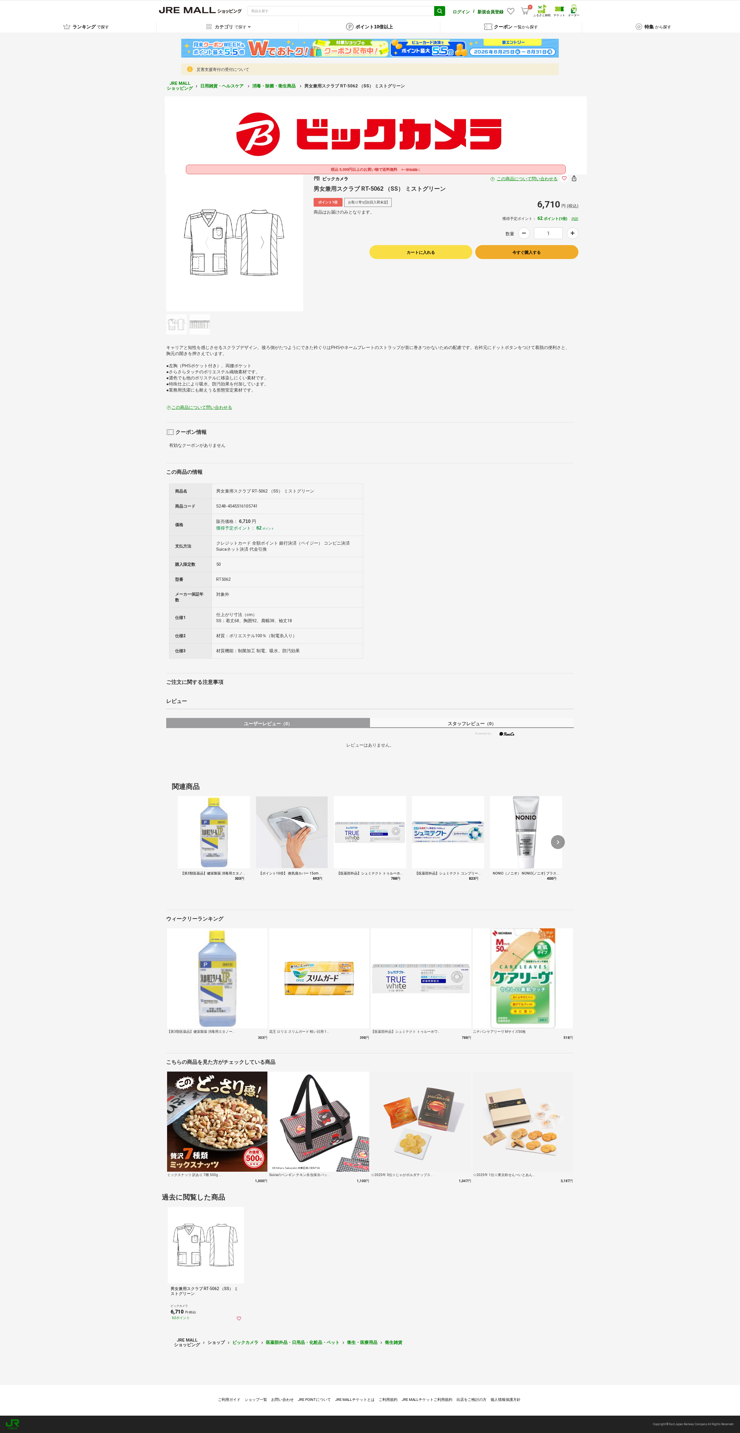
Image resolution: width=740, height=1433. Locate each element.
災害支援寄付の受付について (223, 69)
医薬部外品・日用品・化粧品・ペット (303, 1342)
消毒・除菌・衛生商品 (274, 86)
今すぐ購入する (527, 252)
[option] (234, 242)
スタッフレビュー (472, 723)
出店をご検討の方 (471, 1399)
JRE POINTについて (314, 1399)
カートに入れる (421, 252)
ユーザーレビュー (268, 723)
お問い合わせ (282, 1399)
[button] (558, 842)
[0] (525, 11)
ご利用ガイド (229, 1399)
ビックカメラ (245, 1342)
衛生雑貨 (393, 1342)
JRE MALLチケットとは (355, 1399)
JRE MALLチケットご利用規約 (427, 1399)
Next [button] (259, 242)
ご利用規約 (388, 1399)
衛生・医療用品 (362, 1342)
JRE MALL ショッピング (180, 86)
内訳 (574, 219)
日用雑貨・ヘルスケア (222, 86)
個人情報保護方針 (506, 1399)
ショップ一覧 (256, 1399)
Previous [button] (210, 242)
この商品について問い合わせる (527, 178)
